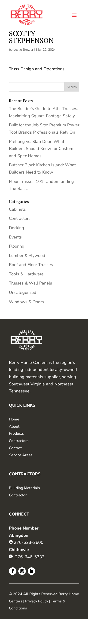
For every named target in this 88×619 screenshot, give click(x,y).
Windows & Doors (26, 302)
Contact (15, 448)
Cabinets (17, 209)
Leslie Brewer (23, 49)
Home (14, 419)
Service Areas (20, 455)
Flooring (16, 246)
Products (16, 433)
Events (15, 237)
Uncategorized (22, 292)
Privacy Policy (36, 601)
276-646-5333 (30, 557)
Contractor (18, 495)
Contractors (20, 218)
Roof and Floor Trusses (31, 264)
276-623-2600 (28, 542)
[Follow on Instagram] (22, 571)
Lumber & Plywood (27, 255)
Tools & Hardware (26, 274)
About (14, 426)
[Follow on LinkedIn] (31, 571)
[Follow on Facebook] (12, 571)
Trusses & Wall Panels (30, 283)
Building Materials (24, 488)
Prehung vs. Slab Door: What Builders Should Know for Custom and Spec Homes (41, 149)
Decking (16, 228)
